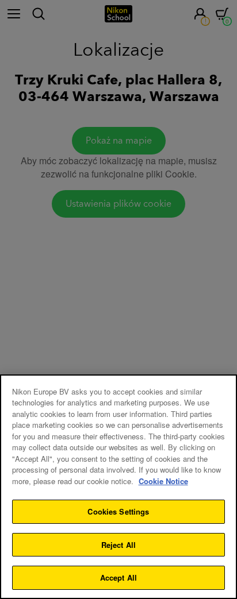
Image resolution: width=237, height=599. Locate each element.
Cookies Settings (118, 511)
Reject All (118, 544)
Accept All (118, 577)
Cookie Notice (163, 481)
